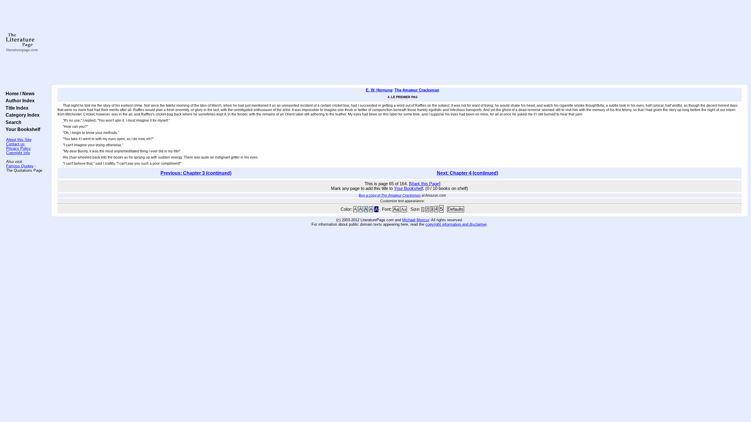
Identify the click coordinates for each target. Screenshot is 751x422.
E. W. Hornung (379, 90)
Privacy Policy (18, 148)
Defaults (456, 209)
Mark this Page (424, 183)
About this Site (18, 139)
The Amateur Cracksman (417, 90)
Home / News (19, 93)
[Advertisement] (400, 42)
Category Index (21, 115)
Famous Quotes (19, 166)
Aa (396, 209)
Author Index (19, 100)
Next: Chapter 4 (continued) (467, 173)
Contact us (15, 144)
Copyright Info (18, 153)
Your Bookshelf (21, 129)
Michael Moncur (415, 220)
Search (12, 122)
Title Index (15, 107)
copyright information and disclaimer (455, 224)
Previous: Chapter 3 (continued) (195, 173)
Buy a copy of (390, 195)
